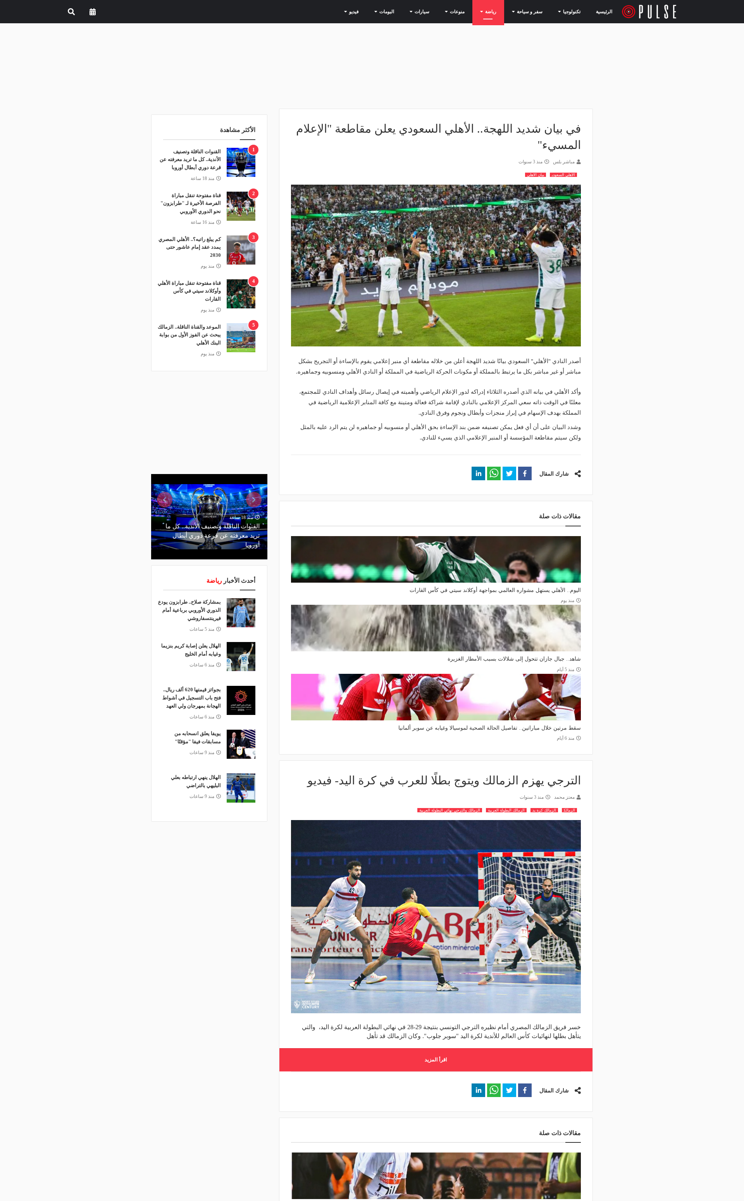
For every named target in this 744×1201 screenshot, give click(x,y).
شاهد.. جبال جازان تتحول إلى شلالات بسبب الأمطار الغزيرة (514, 659)
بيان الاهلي (535, 175)
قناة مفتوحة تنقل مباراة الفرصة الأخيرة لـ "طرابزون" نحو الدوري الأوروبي (190, 203)
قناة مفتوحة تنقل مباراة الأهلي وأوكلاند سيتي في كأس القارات (189, 291)
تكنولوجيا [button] (570, 11)
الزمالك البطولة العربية (506, 810)
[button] (525, 473)
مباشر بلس (564, 161)
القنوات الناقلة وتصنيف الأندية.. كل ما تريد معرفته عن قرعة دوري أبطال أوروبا (190, 160)
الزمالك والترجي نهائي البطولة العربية (449, 810)
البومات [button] (403, 11)
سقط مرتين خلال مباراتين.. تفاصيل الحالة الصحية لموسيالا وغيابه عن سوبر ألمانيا (489, 728)
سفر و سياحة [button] (532, 11)
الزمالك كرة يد (544, 810)
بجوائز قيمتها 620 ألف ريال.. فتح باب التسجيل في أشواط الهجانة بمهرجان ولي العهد (191, 698)
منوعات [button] (467, 11)
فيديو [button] (373, 11)
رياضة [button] (497, 11)
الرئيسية (605, 11)
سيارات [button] (435, 11)
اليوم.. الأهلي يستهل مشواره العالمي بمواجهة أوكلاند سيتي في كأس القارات (495, 590)
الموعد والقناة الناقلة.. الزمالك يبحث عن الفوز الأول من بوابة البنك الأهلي (189, 335)
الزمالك (569, 810)
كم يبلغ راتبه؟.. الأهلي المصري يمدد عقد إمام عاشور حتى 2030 (189, 247)
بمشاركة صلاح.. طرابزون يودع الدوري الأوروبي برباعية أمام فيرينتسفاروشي (189, 610)
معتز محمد (564, 797)
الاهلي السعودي (563, 175)
